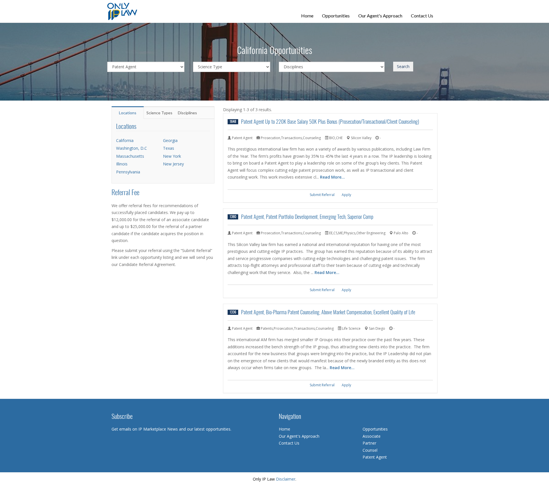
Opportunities (336, 15)
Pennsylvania (128, 172)
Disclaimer (285, 479)
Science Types (159, 112)
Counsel (370, 450)
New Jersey (173, 164)
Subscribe (122, 417)
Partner (369, 443)
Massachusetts (130, 156)
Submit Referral (322, 194)
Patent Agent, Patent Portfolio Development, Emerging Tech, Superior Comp (307, 217)
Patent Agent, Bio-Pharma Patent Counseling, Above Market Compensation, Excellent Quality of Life (328, 312)
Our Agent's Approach (380, 15)
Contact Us (422, 15)
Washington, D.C (131, 148)
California (125, 140)
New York (172, 156)
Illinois (122, 164)
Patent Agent (375, 457)
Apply (346, 194)
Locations (127, 112)
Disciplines (187, 112)
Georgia (170, 140)
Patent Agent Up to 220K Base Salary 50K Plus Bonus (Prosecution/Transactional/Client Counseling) (330, 122)
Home (307, 15)
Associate (372, 436)
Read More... (332, 177)
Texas (168, 148)
